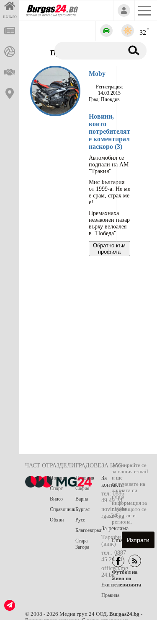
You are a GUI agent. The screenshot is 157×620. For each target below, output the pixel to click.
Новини (58, 478)
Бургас (82, 509)
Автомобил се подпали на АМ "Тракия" (109, 164)
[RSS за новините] (135, 561)
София (82, 488)
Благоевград (88, 530)
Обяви (57, 520)
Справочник (62, 509)
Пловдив (84, 478)
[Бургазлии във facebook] (118, 561)
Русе (80, 520)
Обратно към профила (109, 248)
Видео (56, 499)
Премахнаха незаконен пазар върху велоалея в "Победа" (109, 223)
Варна (81, 499)
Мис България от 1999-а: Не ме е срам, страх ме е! (109, 192)
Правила (110, 595)
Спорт (56, 488)
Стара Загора (82, 544)
